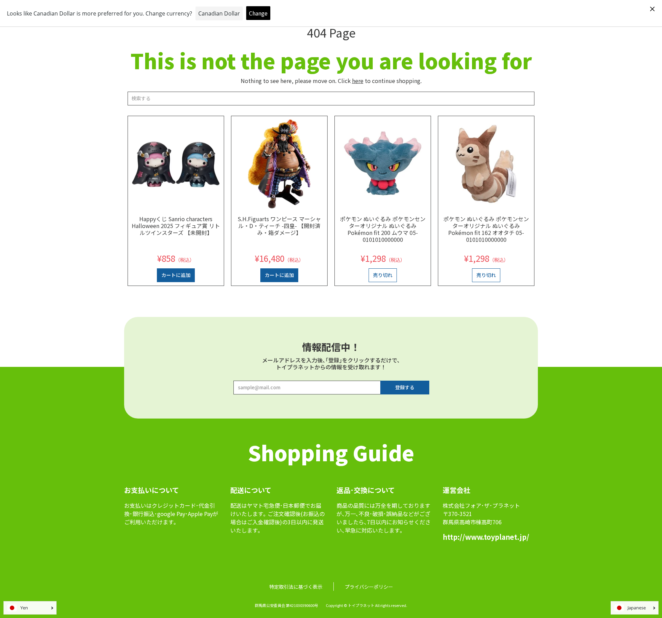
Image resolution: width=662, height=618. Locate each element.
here (357, 80)
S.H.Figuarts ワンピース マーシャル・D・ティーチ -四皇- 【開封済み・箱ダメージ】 (279, 226)
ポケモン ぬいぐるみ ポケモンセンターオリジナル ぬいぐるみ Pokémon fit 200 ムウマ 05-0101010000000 (382, 229)
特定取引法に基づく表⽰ (295, 586)
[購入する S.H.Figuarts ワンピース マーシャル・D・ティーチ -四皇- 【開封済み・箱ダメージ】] (279, 164)
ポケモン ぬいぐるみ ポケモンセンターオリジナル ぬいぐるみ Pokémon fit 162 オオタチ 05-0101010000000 (486, 229)
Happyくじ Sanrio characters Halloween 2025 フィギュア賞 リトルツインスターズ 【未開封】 (176, 226)
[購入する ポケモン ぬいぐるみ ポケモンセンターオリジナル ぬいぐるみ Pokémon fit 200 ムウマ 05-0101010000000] (382, 164)
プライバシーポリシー (369, 586)
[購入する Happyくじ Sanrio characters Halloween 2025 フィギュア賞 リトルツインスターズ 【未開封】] (175, 164)
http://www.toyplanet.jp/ (486, 537)
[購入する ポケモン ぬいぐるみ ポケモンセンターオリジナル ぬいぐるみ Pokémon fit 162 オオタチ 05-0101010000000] (486, 164)
